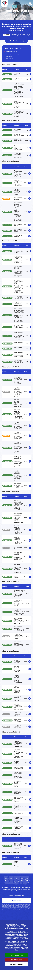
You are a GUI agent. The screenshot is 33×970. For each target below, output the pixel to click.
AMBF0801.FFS (7, 343)
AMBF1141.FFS (7, 689)
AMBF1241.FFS (7, 669)
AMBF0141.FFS (7, 576)
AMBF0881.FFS (7, 297)
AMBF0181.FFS (7, 348)
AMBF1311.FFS (7, 315)
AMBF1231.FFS (7, 403)
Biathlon (14, 34)
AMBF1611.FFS (7, 74)
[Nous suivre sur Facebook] (6, 880)
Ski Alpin (6, 34)
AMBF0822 (6, 435)
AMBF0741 (6, 714)
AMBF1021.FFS (7, 211)
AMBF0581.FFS (7, 799)
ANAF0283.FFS (7, 113)
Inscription (16, 900)
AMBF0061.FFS (7, 354)
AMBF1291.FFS (7, 679)
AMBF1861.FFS (7, 251)
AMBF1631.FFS (7, 271)
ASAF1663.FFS (7, 379)
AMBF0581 (6, 198)
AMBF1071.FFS (7, 620)
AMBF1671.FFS (7, 130)
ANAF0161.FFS (7, 259)
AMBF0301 (6, 726)
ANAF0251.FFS (7, 155)
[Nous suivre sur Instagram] (16, 880)
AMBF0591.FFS (7, 628)
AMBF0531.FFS (7, 461)
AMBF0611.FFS (7, 447)
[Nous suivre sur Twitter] (11, 880)
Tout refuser (16, 959)
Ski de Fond (23, 34)
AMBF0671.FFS (7, 425)
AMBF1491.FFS (7, 79)
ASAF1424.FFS (7, 505)
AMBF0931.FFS (7, 706)
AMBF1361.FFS (7, 845)
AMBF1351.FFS (7, 661)
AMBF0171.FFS (7, 103)
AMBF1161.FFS (7, 135)
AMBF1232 (6, 391)
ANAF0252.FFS (7, 147)
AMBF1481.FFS (7, 140)
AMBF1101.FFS (7, 230)
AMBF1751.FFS (7, 517)
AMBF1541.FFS (7, 286)
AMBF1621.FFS (7, 191)
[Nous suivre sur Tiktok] (22, 880)
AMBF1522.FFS (7, 743)
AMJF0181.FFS (7, 807)
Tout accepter (16, 955)
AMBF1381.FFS (7, 90)
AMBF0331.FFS (7, 556)
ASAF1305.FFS (7, 593)
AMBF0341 (6, 636)
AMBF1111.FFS (7, 414)
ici (16, 950)
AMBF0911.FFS (7, 540)
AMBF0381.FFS (7, 236)
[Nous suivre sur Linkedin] (27, 880)
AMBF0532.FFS (7, 475)
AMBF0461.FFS (7, 720)
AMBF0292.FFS (7, 813)
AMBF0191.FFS (7, 485)
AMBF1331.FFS (7, 603)
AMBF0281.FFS (7, 361)
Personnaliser (16, 964)
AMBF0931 (6, 529)
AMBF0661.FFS (7, 783)
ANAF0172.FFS (7, 173)
